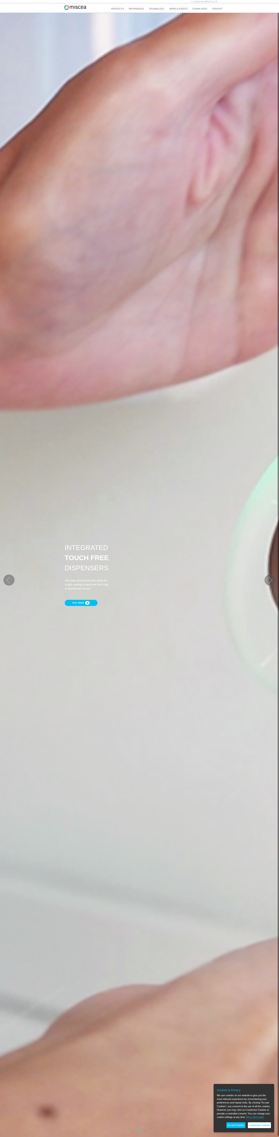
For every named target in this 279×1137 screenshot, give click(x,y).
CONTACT (217, 8)
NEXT (267, 575)
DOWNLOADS (199, 8)
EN (192, 1)
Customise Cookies (259, 1125)
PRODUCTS (117, 8)
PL (211, 1)
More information (255, 1117)
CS (215, 1)
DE (197, 1)
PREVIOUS (8, 575)
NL (202, 1)
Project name (75, 7)
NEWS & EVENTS (178, 8)
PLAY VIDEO (78, 603)
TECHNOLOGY (157, 8)
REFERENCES (136, 8)
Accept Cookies (235, 1125)
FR (206, 1)
